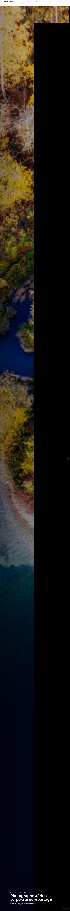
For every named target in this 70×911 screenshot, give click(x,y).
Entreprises (22, 1)
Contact (51, 1)
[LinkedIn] (60, 1)
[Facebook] (67, 1)
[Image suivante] (67, 458)
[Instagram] (63, 1)
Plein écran (65, 908)
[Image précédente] (2, 458)
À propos (45, 1)
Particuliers (30, 1)
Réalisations (38, 1)
